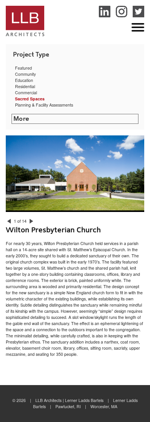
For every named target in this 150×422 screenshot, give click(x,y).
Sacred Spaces (30, 99)
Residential (25, 86)
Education (24, 80)
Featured (23, 68)
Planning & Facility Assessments (44, 105)
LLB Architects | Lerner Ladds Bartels (25, 22)
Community (25, 74)
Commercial (26, 92)
